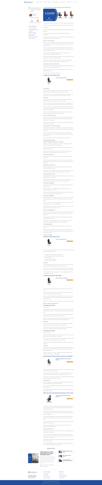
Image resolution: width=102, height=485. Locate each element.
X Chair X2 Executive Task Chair (52, 275)
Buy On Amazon (70, 79)
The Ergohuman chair (47, 369)
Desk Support (46, 473)
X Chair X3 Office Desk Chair (51, 236)
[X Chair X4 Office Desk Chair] (49, 81)
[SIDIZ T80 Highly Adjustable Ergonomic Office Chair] (49, 399)
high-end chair (45, 177)
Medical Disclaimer (62, 475)
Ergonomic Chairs (47, 476)
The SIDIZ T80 (45, 406)
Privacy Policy (45, 481)
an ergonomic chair (68, 29)
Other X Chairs (31, 35)
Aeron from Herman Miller (65, 309)
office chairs (69, 166)
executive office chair (50, 99)
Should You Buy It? (32, 38)
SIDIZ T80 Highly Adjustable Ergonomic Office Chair (58, 393)
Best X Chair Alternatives (33, 36)
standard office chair (65, 373)
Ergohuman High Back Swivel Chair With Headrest (58, 356)
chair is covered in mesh (51, 376)
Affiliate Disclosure (62, 476)
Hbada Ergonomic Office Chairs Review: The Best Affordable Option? (46, 453)
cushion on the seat (63, 269)
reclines (67, 117)
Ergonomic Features (32, 32)
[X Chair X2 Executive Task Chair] (49, 282)
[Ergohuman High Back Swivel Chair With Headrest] (49, 362)
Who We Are (61, 473)
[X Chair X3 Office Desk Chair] (49, 243)
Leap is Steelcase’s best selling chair (49, 334)
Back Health (46, 475)
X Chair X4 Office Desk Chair (51, 75)
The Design (31, 31)
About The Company (32, 28)
